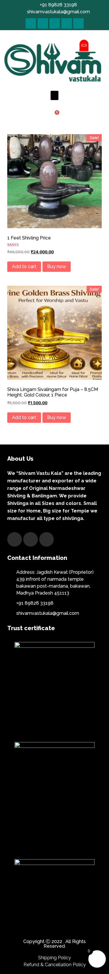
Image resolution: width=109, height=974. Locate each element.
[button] (54, 95)
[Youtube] (54, 23)
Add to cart (24, 266)
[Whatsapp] (78, 23)
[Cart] (54, 116)
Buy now (56, 266)
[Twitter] (42, 23)
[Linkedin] (66, 23)
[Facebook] (31, 23)
